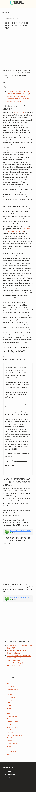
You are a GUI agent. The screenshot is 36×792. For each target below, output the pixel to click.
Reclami (9, 738)
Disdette (9, 711)
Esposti (9, 719)
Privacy (9, 777)
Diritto (9, 708)
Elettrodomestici (12, 716)
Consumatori (11, 697)
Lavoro (9, 724)
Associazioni (10, 686)
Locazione (10, 730)
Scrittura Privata (12, 743)
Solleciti (9, 748)
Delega (9, 702)
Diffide (9, 705)
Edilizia (9, 713)
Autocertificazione (12, 689)
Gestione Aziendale (12, 721)
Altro (8, 683)
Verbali (9, 754)
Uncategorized (11, 751)
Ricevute (9, 740)
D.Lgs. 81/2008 (19, 112)
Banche (9, 692)
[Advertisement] (18, 50)
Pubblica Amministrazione (14, 735)
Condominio (10, 694)
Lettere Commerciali (13, 727)
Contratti (9, 700)
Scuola (9, 746)
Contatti (9, 771)
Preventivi (10, 732)
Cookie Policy (11, 774)
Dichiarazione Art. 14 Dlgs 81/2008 (18, 91)
